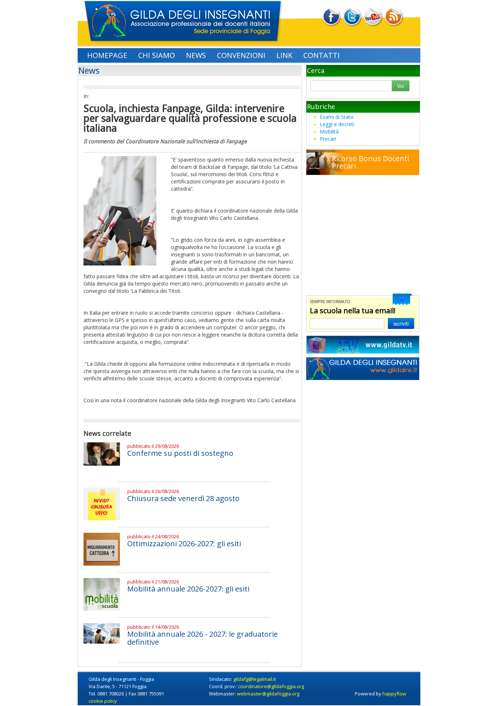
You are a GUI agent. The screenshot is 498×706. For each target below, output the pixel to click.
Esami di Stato (337, 116)
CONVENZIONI (241, 55)
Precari (328, 138)
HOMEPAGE (107, 55)
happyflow (394, 693)
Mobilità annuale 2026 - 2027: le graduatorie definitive (202, 638)
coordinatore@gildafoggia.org (271, 686)
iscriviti (401, 323)
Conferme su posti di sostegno (180, 453)
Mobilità (329, 131)
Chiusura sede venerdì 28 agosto (183, 498)
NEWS (196, 55)
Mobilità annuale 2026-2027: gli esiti (188, 589)
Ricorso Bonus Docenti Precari (370, 162)
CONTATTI (321, 55)
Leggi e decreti (337, 124)
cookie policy (103, 701)
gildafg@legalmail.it (254, 679)
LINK (284, 55)
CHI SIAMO (156, 55)
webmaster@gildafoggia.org (268, 693)
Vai (400, 85)
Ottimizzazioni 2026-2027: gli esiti (184, 543)
